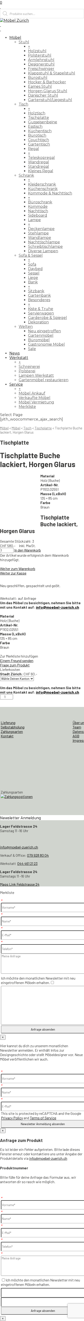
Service (16, 384)
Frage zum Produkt (15, 665)
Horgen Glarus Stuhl (47, 91)
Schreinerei (29, 366)
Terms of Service (43, 1118)
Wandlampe (39, 237)
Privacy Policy (12, 1118)
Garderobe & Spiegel (47, 317)
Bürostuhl (37, 77)
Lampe (34, 220)
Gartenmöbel (40, 335)
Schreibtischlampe (45, 246)
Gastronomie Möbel (46, 344)
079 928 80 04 (38, 855)
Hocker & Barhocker (47, 82)
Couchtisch (38, 140)
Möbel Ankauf (32, 393)
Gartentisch (39, 144)
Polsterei (27, 371)
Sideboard (37, 215)
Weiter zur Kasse (13, 573)
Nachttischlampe (44, 242)
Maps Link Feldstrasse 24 (19, 884)
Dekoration (38, 322)
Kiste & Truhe (40, 309)
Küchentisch (40, 131)
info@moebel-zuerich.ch (57, 607)
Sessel (33, 273)
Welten (26, 326)
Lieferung (8, 722)
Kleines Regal (40, 171)
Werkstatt (18, 357)
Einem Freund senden (16, 660)
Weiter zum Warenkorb (17, 568)
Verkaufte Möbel (34, 397)
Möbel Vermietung (36, 402)
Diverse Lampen (43, 251)
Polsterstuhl (39, 55)
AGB (76, 736)
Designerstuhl (41, 64)
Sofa (32, 264)
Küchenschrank (43, 189)
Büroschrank (40, 202)
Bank (33, 282)
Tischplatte (38, 117)
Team (77, 727)
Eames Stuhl (40, 86)
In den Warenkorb (27, 550)
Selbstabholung (12, 727)
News (14, 353)
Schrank (26, 175)
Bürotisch (37, 135)
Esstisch (35, 126)
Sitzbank (36, 291)
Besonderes (39, 300)
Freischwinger (41, 68)
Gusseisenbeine (42, 122)
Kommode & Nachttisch (50, 193)
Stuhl (24, 42)
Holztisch (36, 113)
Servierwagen (41, 313)
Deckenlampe (41, 229)
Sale (32, 349)
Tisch (23, 104)
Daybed (35, 269)
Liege (33, 277)
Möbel (15, 37)
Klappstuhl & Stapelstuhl (51, 73)
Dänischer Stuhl (43, 95)
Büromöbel (39, 340)
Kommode (38, 206)
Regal (33, 148)
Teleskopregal (41, 157)
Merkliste (27, 406)
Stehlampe (38, 233)
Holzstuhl (37, 51)
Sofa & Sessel (31, 255)
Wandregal (38, 162)
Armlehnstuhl (41, 60)
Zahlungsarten (12, 731)
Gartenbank (39, 295)
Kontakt (7, 736)
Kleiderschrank (42, 184)
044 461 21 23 (27, 863)
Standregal (38, 166)
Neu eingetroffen (44, 331)
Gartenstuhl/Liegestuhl (50, 100)
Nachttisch (38, 211)
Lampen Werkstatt (36, 375)
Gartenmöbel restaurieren (43, 380)
